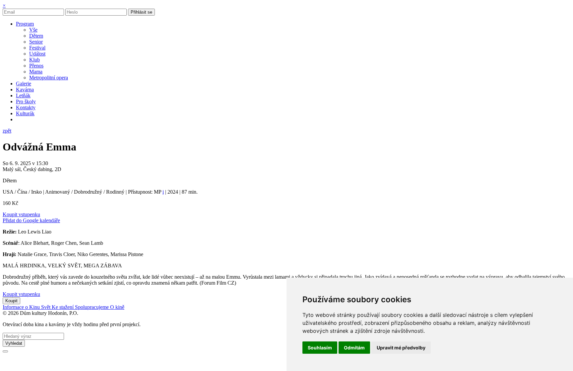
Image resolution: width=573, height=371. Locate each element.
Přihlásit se (141, 12)
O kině (117, 307)
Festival (37, 47)
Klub (34, 59)
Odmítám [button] (354, 347)
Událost (37, 53)
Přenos (36, 65)
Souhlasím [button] (320, 347)
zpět (7, 131)
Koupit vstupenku (21, 214)
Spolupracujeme (92, 307)
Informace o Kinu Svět (27, 307)
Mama (35, 71)
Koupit (11, 300)
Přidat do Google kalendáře (31, 220)
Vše (33, 30)
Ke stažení (63, 307)
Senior (36, 42)
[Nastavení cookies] (5, 351)
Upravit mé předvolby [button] (401, 347)
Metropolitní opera (48, 77)
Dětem (36, 36)
